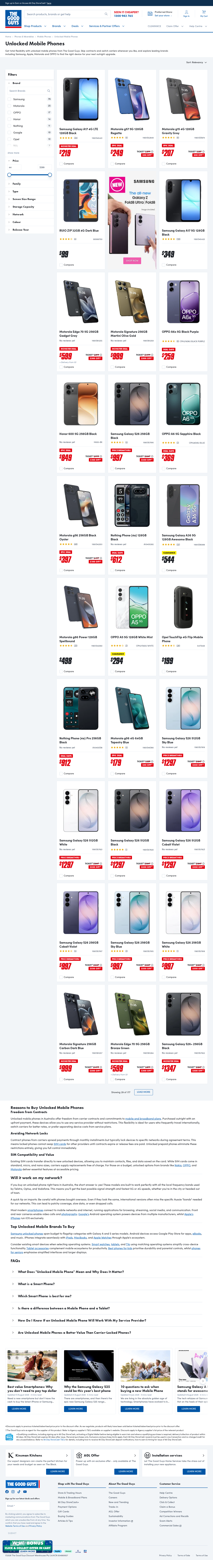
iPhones (15, 1218)
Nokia (178, 1165)
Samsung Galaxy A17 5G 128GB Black (183, 232)
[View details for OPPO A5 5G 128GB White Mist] (132, 606)
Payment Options (67, 1506)
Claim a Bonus (167, 1506)
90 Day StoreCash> (68, 1502)
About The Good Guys (122, 1483)
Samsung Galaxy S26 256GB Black (130, 436)
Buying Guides (65, 1516)
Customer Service (170, 1483)
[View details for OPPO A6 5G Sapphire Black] (183, 403)
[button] (32, 1400)
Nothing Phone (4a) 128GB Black (128, 537)
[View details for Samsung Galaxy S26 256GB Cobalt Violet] (80, 912)
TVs (128, 1244)
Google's (83, 1214)
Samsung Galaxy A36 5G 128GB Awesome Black (179, 537)
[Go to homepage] (13, 19)
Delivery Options (168, 1497)
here (49, 3)
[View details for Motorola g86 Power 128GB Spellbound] (80, 606)
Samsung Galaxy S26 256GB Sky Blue (130, 944)
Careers (113, 1497)
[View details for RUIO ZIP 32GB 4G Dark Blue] (80, 200)
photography (69, 1214)
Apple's (188, 1214)
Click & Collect (167, 1502)
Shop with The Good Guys (73, 1483)
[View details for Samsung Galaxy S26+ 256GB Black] (183, 1013)
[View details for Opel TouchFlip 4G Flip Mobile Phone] (183, 606)
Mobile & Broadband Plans (72, 1497)
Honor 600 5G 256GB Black (78, 434)
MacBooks (80, 1237)
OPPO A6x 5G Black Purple (180, 332)
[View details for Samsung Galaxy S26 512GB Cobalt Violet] (183, 810)
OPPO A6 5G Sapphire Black (181, 434)
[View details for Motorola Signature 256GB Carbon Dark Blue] (80, 1013)
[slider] (9, 175)
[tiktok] (19, 1491)
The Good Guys (117, 1492)
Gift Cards (63, 1511)
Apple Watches (102, 1237)
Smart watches (101, 1244)
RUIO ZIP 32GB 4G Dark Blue (79, 230)
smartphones (35, 1210)
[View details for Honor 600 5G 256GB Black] (80, 403)
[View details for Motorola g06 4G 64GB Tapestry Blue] (132, 708)
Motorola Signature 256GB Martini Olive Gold (129, 334)
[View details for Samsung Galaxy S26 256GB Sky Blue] (132, 912)
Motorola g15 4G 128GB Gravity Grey (178, 131)
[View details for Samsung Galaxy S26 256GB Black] (132, 403)
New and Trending (119, 1502)
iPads (69, 1237)
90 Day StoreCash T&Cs (54, 1439)
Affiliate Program (118, 1525)
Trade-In (113, 1506)
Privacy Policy (35, 1526)
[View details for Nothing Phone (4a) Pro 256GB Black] (80, 708)
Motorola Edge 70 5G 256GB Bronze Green (130, 1046)
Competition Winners (171, 1511)
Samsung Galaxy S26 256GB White (181, 944)
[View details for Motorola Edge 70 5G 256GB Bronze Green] (132, 1013)
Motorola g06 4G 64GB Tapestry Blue (127, 740)
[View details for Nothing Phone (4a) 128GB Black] (132, 505)
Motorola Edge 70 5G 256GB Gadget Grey (78, 334)
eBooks (197, 1233)
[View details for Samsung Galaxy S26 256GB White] (183, 912)
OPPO (186, 1165)
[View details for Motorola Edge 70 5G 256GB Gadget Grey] (80, 301)
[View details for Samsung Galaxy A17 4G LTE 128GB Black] (80, 98)
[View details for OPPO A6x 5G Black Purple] (183, 301)
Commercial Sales (169, 1525)
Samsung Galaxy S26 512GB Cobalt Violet (181, 842)
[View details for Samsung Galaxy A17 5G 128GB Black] (183, 200)
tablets (115, 1244)
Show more (13, 152)
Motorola (16, 1169)
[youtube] (25, 1491)
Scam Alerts (166, 1520)
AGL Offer (114, 1511)
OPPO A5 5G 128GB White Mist (132, 637)
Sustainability (116, 1516)
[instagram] (13, 1491)
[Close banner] (50, 1542)
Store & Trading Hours (70, 1492)
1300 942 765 (123, 16)
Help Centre (166, 1492)
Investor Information (119, 1520)
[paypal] (57, 1551)
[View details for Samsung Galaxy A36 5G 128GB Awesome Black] (183, 505)
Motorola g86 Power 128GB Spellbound (78, 639)
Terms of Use (202, 1555)
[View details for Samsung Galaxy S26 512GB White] (80, 810)
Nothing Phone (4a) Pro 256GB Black (80, 740)
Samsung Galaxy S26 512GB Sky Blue (181, 740)
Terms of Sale (184, 1555)
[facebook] (7, 1491)
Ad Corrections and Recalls (174, 1516)
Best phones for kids (120, 1248)
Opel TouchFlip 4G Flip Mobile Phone (182, 639)
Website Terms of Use (15, 1526)
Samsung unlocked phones (27, 1233)
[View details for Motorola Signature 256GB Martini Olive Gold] (132, 301)
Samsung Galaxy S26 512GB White (78, 842)
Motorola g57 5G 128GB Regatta (127, 131)
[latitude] (78, 1551)
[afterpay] (68, 1551)
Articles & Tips (65, 1520)
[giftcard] (85, 1551)
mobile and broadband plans (143, 1118)
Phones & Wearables (24, 36)
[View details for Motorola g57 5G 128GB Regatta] (132, 98)
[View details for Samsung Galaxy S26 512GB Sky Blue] (183, 708)
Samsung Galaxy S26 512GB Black (130, 842)
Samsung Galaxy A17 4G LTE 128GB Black (78, 131)
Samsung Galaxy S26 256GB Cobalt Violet (78, 944)
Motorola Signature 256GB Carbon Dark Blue (77, 1046)
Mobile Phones (44, 36)
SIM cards (60, 1144)
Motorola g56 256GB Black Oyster (77, 537)
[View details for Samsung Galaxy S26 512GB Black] (132, 810)
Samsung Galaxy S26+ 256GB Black (182, 1046)
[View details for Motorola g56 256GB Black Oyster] (80, 505)
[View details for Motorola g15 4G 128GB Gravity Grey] (183, 98)
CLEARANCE (154, 26)
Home (8, 36)
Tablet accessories (37, 1248)
